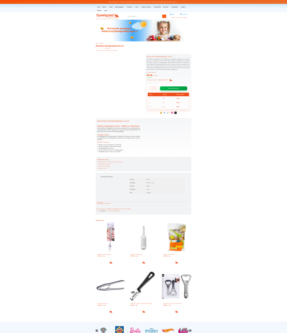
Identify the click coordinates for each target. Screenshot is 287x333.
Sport (136, 7)
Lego (105, 10)
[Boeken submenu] (107, 7)
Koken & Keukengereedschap (107, 50)
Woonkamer (175, 7)
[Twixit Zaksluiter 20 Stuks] (176, 237)
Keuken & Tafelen (146, 7)
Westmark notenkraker (102, 303)
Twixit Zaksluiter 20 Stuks (168, 254)
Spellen (183, 7)
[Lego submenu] (108, 10)
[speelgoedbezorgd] (107, 13)
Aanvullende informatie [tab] (107, 176)
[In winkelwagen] (110, 262)
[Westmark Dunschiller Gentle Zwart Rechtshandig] (143, 286)
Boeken (104, 7)
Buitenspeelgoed (119, 7)
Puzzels (99, 10)
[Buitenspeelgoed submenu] (125, 7)
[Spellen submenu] (186, 7)
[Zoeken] (164, 16)
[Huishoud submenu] (133, 7)
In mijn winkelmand (173, 88)
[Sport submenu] (140, 7)
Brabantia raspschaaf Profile (136, 254)
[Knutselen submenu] (170, 7)
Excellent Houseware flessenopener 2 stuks (172, 303)
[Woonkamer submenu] (179, 7)
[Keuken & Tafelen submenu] (152, 7)
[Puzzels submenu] (102, 10)
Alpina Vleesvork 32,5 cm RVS (104, 254)
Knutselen (165, 7)
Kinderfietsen (157, 7)
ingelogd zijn (103, 210)
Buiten (111, 7)
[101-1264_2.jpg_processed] (119, 85)
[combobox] (144, 16)
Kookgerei (115, 50)
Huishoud (129, 7)
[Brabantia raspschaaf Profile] (143, 237)
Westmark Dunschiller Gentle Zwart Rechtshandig (141, 303)
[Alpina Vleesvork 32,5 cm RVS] (110, 237)
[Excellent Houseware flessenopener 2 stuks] (176, 286)
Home (98, 7)
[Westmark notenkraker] (110, 286)
